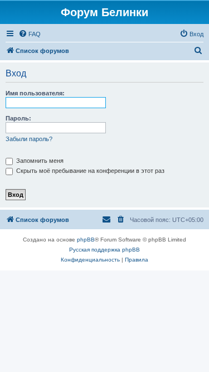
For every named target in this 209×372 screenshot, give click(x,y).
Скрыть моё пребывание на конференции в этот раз (89, 170)
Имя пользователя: (35, 93)
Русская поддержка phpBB (104, 250)
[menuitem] (29, 34)
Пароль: (18, 118)
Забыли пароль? (29, 139)
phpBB (86, 239)
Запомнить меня (39, 160)
